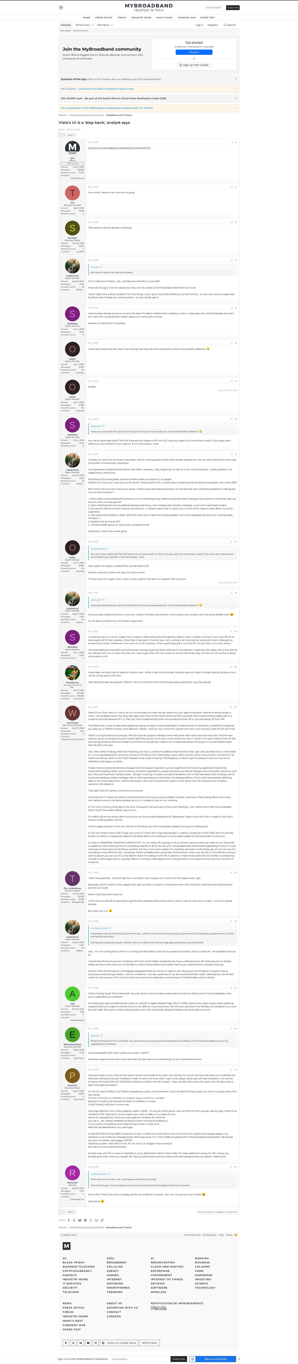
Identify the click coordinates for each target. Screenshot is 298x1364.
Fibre (199, 1271)
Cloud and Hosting (167, 1266)
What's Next (164, 17)
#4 (236, 260)
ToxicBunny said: (99, 928)
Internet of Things (167, 1279)
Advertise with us (122, 1307)
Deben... (80, 289)
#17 (235, 988)
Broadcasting (163, 1262)
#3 (236, 222)
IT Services (72, 1283)
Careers (114, 1316)
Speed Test (208, 17)
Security (70, 1287)
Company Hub (187, 17)
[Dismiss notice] (236, 79)
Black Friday (74, 1262)
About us (114, 1303)
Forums (66, 25)
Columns (202, 1266)
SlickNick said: (98, 548)
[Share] (232, 142)
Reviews (158, 1283)
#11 (236, 592)
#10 (235, 541)
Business (202, 1262)
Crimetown (78, 698)
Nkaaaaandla (78, 902)
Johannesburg (77, 178)
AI (152, 1258)
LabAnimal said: (99, 1173)
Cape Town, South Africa (72, 739)
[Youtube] (88, 1343)
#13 (235, 667)
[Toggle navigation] (60, 7)
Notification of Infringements (177, 1303)
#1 (236, 142)
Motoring (115, 1283)
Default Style (70, 1235)
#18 (235, 1028)
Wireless (158, 1292)
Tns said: (95, 267)
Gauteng (80, 372)
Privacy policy (210, 1235)
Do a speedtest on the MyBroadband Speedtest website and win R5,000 (107, 108)
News (86, 17)
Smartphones (118, 1287)
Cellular (115, 1266)
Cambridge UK (77, 1199)
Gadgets (70, 1275)
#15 (235, 872)
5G (64, 1258)
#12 (235, 631)
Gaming (113, 1275)
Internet (114, 1279)
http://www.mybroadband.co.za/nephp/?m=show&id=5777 (119, 147)
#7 (236, 381)
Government (161, 1275)
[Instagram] (96, 1343)
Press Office (104, 17)
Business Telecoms (79, 1266)
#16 (235, 921)
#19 (235, 1069)
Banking (202, 1258)
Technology (205, 1287)
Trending (115, 1292)
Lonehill (80, 251)
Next (70, 135)
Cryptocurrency (77, 1271)
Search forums (80, 30)
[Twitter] (73, 1343)
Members (103, 25)
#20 (235, 1167)
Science (201, 1283)
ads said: (95, 1035)
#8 (236, 419)
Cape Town (79, 1058)
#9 (236, 454)
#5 (236, 308)
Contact (114, 1312)
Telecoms (71, 1292)
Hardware (204, 1275)
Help (221, 1235)
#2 (236, 187)
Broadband (116, 1262)
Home (229, 1235)
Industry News (141, 17)
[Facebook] (66, 1343)
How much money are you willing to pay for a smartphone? (124, 79)
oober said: (96, 426)
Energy (113, 1271)
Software (159, 1287)
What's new (82, 25)
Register (194, 52)
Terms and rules (192, 1235)
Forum (121, 17)
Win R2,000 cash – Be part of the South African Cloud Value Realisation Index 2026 (113, 98)
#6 (236, 343)
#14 (235, 707)
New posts (65, 30)
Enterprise (160, 1271)
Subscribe (233, 7)
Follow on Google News (121, 1342)
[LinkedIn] (81, 1343)
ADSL (111, 1258)
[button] (92, 25)
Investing (203, 1279)
